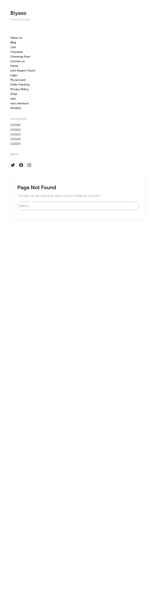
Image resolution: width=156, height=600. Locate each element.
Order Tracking (19, 84)
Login (13, 75)
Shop (13, 94)
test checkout (19, 103)
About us (16, 38)
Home (14, 66)
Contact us (17, 61)
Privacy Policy (19, 89)
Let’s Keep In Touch (22, 70)
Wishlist (15, 108)
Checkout (16, 52)
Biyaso (18, 13)
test (13, 98)
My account (18, 80)
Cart (13, 47)
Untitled (15, 124)
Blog (13, 42)
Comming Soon (20, 56)
